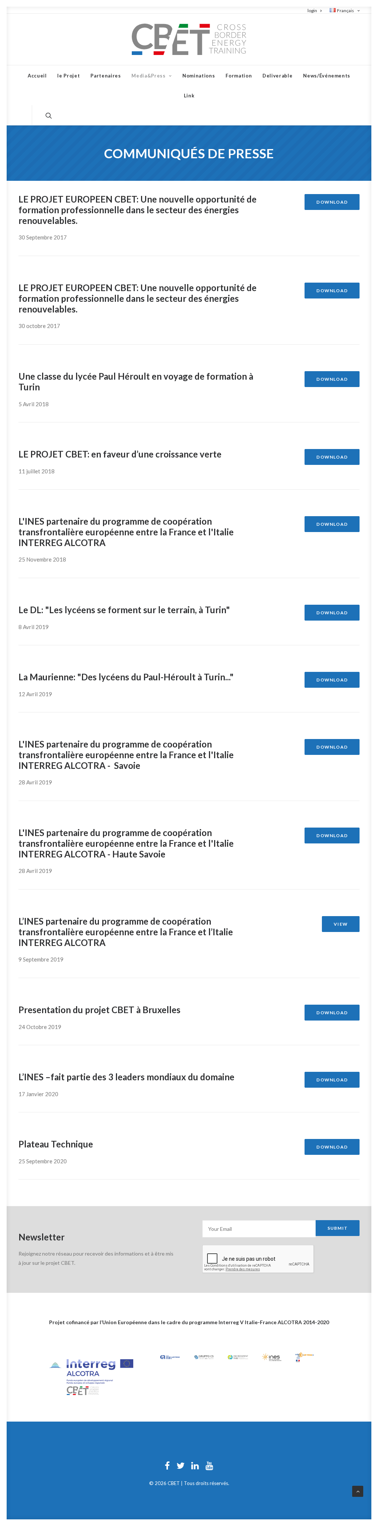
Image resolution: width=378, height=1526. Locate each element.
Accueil (37, 76)
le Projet (68, 76)
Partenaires (105, 76)
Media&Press (148, 76)
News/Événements (326, 76)
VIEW (341, 924)
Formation (239, 76)
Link (189, 96)
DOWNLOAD (332, 202)
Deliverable (277, 76)
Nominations (198, 76)
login (312, 10)
